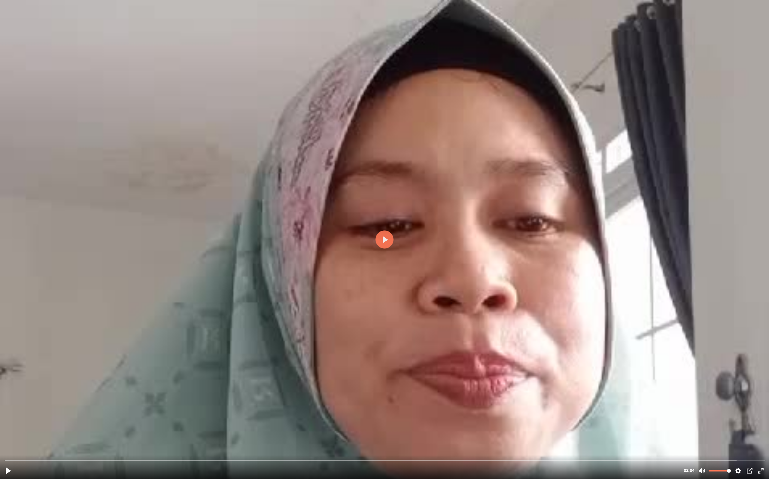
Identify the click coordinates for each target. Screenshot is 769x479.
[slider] (385, 460)
